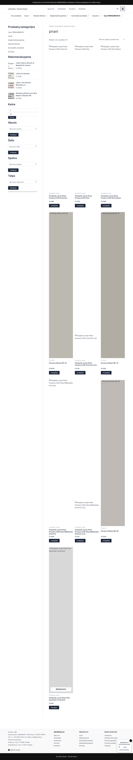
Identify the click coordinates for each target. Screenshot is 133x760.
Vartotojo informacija (110, 738)
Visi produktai (16, 16)
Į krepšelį (54, 206)
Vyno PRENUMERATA (16, 32)
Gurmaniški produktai (79, 16)
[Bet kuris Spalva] (21, 164)
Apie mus (51, 9)
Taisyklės (107, 745)
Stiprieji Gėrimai (39, 16)
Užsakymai (107, 735)
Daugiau (54, 707)
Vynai (26, 16)
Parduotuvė (57, 740)
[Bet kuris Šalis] (21, 147)
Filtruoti (12, 117)
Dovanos (72, 9)
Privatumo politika (110, 743)
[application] (29, 16)
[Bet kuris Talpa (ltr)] (21, 182)
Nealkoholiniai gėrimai (58, 16)
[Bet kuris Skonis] (21, 129)
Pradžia (51, 26)
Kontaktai (82, 9)
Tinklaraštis (61, 9)
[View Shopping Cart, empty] (122, 9)
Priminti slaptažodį (110, 740)
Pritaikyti (13, 135)
